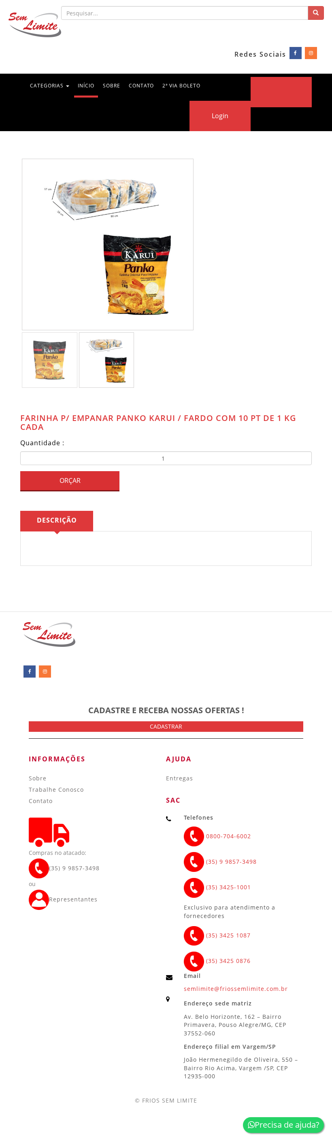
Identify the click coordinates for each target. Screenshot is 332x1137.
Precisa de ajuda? (287, 1124)
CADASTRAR (166, 726)
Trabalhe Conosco (56, 789)
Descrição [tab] (57, 520)
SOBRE (111, 85)
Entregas (179, 778)
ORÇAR (70, 480)
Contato (41, 801)
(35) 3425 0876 (227, 961)
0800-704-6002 (227, 836)
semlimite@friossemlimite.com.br (236, 988)
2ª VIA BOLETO (181, 85)
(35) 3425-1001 (227, 887)
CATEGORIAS (47, 85)
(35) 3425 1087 (227, 935)
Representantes (73, 899)
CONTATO (141, 85)
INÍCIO (88, 85)
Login (220, 115)
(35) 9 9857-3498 (74, 868)
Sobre (38, 778)
